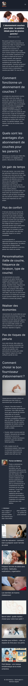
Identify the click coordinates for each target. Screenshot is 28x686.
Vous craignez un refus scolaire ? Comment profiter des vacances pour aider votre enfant (7, 513)
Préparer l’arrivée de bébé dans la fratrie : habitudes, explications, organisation (13, 569)
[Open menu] (25, 4)
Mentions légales (14, 681)
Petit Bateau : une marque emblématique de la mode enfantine (11, 666)
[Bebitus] (4, 4)
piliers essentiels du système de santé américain (21, 511)
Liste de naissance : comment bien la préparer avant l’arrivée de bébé (13, 542)
